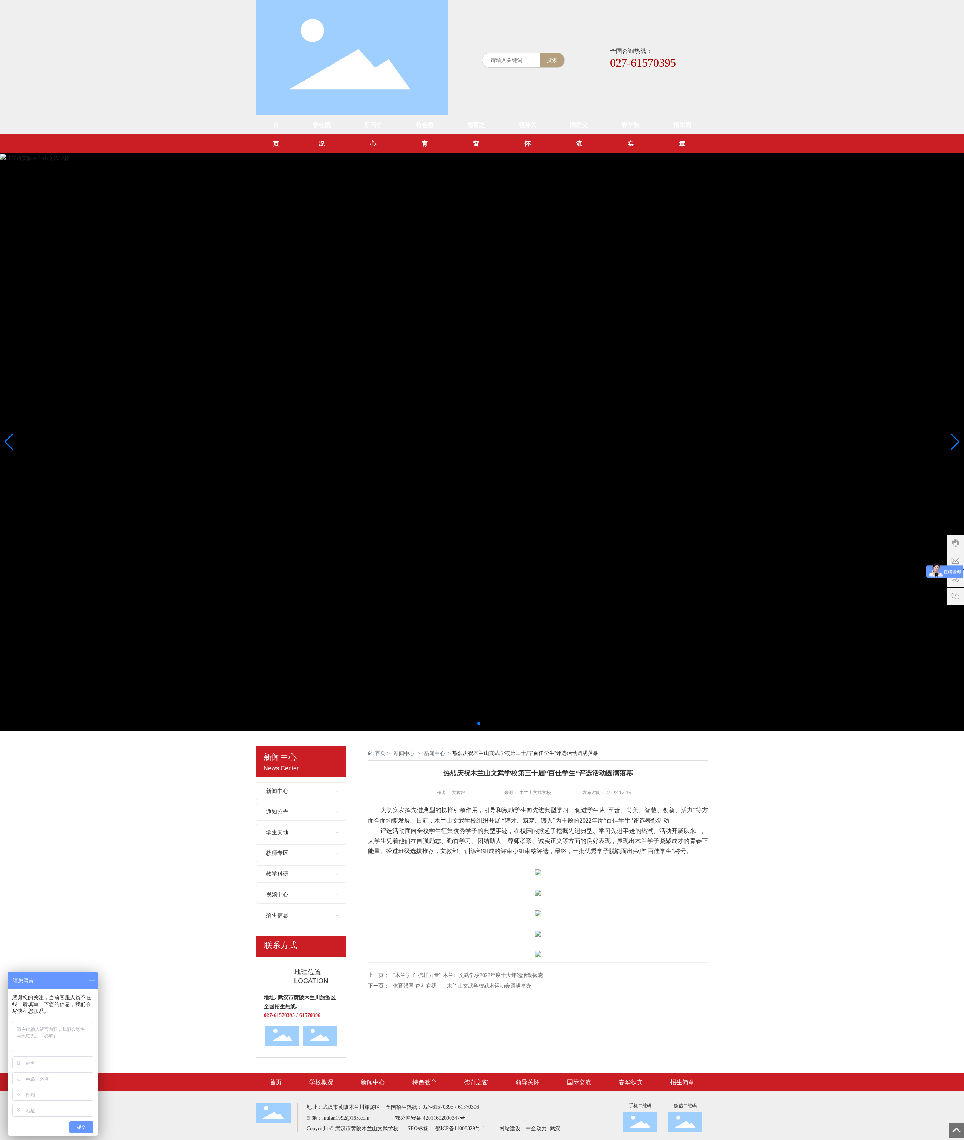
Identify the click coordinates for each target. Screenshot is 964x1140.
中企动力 (536, 1128)
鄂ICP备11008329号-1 (460, 1128)
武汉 (554, 1128)
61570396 (468, 1107)
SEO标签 (417, 1128)
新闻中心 (404, 753)
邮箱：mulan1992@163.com (338, 1118)
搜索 (552, 60)
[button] (478, 723)
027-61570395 (643, 62)
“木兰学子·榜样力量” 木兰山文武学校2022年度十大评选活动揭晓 (468, 975)
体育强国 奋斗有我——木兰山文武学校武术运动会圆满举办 (462, 986)
